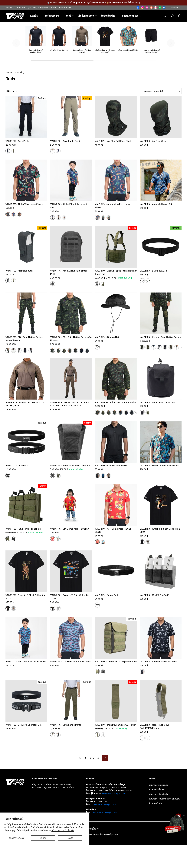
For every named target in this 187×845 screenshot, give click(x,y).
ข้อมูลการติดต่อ (155, 803)
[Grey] (148, 542)
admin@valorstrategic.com (103, 812)
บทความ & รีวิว (65, 7)
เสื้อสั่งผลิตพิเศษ (86, 15)
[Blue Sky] (58, 538)
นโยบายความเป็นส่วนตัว (62, 830)
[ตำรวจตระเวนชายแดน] (19, 350)
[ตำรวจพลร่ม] (171, 347)
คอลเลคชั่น (18, 72)
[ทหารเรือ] (13, 350)
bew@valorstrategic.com (113, 793)
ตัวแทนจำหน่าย (108, 15)
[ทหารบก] (7, 350)
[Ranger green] (109, 475)
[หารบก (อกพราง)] (97, 412)
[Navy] (7, 151)
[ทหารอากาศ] (153, 347)
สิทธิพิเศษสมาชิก (130, 15)
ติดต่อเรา (21, 7)
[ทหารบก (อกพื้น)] (103, 412)
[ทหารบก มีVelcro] (52, 350)
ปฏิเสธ (70, 838)
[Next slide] (171, 43)
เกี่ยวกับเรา (10, 7)
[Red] (52, 538)
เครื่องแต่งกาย (52, 15)
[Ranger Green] (13, 151)
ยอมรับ (43, 838)
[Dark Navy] (58, 734)
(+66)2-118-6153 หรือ (100, 790)
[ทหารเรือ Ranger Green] (114, 412)
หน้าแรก (8, 72)
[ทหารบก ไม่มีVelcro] (58, 350)
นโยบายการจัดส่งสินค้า (158, 794)
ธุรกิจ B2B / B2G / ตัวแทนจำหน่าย (42, 7)
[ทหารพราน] (30, 350)
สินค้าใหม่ (34, 15)
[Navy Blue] (103, 475)
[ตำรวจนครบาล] (25, 350)
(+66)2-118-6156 (98, 801)
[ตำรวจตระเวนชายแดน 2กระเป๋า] (69, 350)
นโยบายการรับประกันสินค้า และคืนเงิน (164, 798)
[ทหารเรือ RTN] (109, 412)
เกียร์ (69, 15)
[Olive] (19, 214)
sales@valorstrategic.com (103, 804)
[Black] (7, 214)
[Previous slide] (16, 43)
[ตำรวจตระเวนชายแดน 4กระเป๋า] (75, 350)
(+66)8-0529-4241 (124, 790)
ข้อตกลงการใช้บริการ (158, 789)
